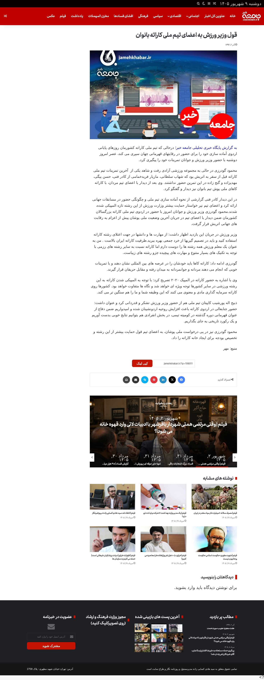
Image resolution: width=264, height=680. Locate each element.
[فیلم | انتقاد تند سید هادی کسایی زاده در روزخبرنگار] (112, 497)
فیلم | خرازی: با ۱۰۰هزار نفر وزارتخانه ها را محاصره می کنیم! (165, 557)
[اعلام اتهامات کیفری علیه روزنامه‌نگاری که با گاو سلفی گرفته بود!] (175, 628)
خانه (232, 16)
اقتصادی (175, 16)
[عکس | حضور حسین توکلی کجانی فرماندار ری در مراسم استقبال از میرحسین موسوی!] (159, 648)
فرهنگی (143, 16)
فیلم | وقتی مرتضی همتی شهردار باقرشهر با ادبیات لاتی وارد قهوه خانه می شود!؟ (163, 428)
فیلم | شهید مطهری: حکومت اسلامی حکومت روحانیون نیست (217, 557)
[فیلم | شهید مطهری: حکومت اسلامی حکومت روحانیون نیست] (214, 539)
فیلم (63, 16)
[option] (163, 431)
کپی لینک (142, 363)
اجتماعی (193, 16)
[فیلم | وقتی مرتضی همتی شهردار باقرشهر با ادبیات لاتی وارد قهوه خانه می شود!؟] (175, 637)
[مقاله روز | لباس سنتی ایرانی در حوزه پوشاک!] (142, 628)
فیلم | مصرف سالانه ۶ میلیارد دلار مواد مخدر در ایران (215, 513)
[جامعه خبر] (251, 16)
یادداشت (77, 16)
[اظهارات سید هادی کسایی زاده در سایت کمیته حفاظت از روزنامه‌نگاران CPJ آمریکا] (159, 628)
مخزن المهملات (98, 16)
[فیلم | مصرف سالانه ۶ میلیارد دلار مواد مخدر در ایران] (214, 497)
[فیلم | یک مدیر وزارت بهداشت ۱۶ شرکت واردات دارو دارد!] (163, 497)
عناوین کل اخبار (214, 16)
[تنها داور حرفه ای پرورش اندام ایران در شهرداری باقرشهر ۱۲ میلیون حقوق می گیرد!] (142, 637)
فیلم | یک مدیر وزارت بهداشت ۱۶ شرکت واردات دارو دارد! (164, 515)
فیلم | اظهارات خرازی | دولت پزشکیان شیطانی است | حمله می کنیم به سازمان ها (113, 557)
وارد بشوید (185, 587)
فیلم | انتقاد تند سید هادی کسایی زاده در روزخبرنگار (113, 513)
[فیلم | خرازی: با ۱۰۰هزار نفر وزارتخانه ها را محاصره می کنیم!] (163, 539)
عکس (51, 16)
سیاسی (158, 16)
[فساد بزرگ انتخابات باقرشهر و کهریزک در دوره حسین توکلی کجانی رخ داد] (159, 637)
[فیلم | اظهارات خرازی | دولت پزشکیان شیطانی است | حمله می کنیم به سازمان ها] (112, 539)
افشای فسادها (123, 16)
